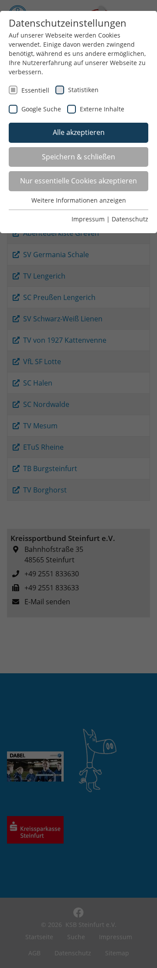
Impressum (88, 219)
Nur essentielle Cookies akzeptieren (78, 181)
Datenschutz (130, 219)
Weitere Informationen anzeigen (78, 200)
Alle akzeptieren (79, 132)
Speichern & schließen (78, 157)
